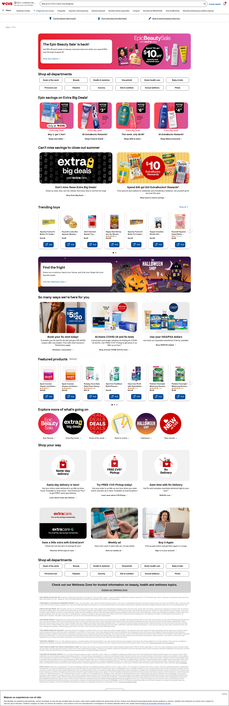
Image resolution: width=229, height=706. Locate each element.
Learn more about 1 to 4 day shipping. (162, 643)
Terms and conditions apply (128, 682)
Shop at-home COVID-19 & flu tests (113, 350)
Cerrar (224, 694)
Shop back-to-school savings (152, 198)
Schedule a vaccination (61, 350)
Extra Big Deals (72, 438)
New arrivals (169, 438)
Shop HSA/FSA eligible (165, 345)
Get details (183, 663)
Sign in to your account (164, 550)
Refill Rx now (165, 495)
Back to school (121, 438)
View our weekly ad (113, 550)
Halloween (145, 438)
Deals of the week (96, 438)
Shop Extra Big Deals (74, 195)
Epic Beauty (48, 438)
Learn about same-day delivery (62, 498)
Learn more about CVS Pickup (113, 495)
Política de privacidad (149, 703)
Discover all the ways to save (62, 550)
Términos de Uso (164, 703)
